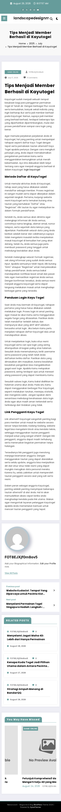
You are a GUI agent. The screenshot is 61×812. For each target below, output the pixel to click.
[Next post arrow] (54, 605)
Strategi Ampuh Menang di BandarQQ (25, 691)
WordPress (38, 805)
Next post (11, 600)
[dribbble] (30, 9)
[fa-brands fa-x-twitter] (26, 9)
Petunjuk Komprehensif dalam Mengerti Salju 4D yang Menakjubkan (32, 780)
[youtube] (38, 9)
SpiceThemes (35, 807)
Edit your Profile (48, 563)
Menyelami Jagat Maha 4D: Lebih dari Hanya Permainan (26, 637)
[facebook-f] (23, 9)
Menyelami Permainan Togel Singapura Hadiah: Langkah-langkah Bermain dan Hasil (24, 605)
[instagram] (34, 9)
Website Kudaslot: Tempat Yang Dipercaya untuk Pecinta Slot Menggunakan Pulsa (26, 592)
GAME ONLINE (13, 72)
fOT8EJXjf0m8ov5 (36, 72)
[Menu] (4, 18)
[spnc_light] (57, 19)
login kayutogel (32, 169)
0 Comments (32, 78)
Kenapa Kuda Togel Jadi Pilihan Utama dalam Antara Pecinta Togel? (28, 664)
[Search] (51, 19)
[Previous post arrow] (54, 590)
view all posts (11, 573)
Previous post (13, 586)
